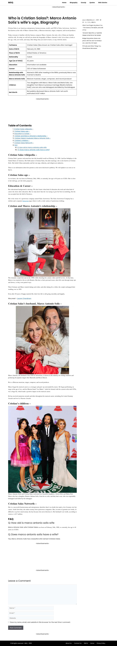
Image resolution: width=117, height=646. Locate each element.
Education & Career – (22, 134)
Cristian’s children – (21, 140)
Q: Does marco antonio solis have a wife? (34, 150)
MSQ (10, 2)
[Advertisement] (42, 112)
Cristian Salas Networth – (24, 143)
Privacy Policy (101, 643)
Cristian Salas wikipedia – (23, 129)
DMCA (86, 643)
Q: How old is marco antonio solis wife (32, 147)
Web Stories (102, 2)
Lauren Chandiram (24, 298)
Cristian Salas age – (22, 131)
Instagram (25, 201)
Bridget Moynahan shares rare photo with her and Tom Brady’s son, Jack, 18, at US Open (92, 41)
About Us (69, 643)
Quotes (92, 2)
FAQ (15, 145)
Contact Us (77, 643)
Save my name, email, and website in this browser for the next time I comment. (40, 622)
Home (64, 2)
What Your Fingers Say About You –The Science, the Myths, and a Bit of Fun (92, 27)
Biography (73, 2)
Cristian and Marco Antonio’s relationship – (30, 136)
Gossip (83, 2)
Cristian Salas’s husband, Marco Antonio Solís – (32, 138)
